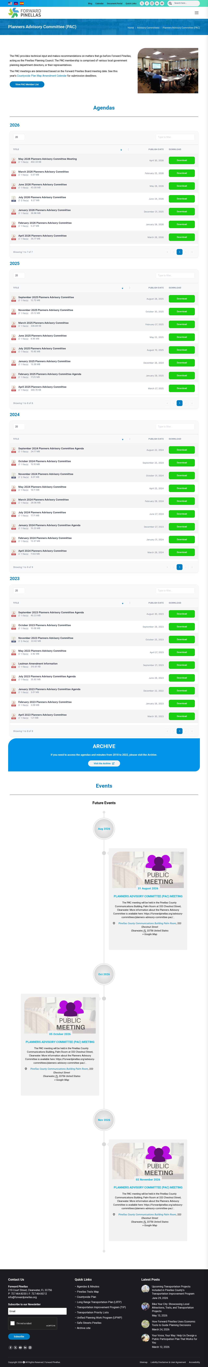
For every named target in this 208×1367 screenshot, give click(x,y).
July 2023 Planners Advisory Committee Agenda (47, 676)
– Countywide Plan (85, 1296)
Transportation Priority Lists (93, 1312)
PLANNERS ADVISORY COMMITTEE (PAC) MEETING (148, 896)
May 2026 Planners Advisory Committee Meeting (47, 158)
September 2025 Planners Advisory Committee (46, 297)
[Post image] (145, 1289)
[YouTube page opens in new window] (162, 3)
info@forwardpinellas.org (22, 1297)
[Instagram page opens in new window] (152, 3)
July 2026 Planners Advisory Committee (42, 197)
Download (182, 160)
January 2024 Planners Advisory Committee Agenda (49, 525)
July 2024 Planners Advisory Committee (42, 512)
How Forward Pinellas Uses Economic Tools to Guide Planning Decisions (173, 1323)
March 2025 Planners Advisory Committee (43, 322)
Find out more (148, 943)
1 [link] (179, 252)
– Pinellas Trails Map (87, 1291)
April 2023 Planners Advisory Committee (42, 714)
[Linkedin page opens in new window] (157, 3)
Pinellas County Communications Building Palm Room (147, 923)
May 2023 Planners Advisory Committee (42, 650)
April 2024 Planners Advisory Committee (42, 550)
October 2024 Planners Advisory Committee (44, 461)
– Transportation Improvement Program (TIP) (100, 1307)
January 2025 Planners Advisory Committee (44, 361)
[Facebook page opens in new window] (147, 3)
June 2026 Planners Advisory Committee (42, 184)
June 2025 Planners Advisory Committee (42, 335)
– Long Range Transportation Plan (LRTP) (98, 1302)
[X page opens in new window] (142, 3)
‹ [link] (173, 252)
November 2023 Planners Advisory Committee (45, 638)
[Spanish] (22, 3)
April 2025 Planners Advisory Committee (42, 386)
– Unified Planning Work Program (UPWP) (98, 1317)
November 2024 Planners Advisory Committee (45, 474)
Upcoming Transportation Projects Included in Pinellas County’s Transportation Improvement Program (173, 1290)
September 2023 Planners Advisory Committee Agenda (51, 612)
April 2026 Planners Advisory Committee (42, 235)
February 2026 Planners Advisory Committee (45, 222)
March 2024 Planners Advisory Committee (43, 499)
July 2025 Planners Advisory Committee (42, 348)
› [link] (185, 252)
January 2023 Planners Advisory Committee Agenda (49, 689)
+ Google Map (149, 934)
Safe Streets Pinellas (88, 1322)
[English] (10, 3)
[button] (121, 149)
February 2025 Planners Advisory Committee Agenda (49, 374)
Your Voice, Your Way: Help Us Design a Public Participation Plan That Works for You (174, 1339)
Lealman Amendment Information (38, 663)
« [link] (167, 252)
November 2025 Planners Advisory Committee (45, 310)
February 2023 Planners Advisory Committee (45, 702)
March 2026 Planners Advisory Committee (43, 171)
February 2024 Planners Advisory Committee (45, 538)
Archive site (84, 1328)
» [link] (192, 252)
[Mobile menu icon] (196, 13)
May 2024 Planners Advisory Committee (42, 486)
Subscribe (19, 1336)
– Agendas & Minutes (87, 1286)
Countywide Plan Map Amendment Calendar (42, 75)
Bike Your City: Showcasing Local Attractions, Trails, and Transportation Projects (173, 1308)
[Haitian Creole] (16, 3)
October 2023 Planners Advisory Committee (44, 625)
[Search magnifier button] (170, 3)
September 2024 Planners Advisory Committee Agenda (51, 448)
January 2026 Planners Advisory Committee (44, 210)
